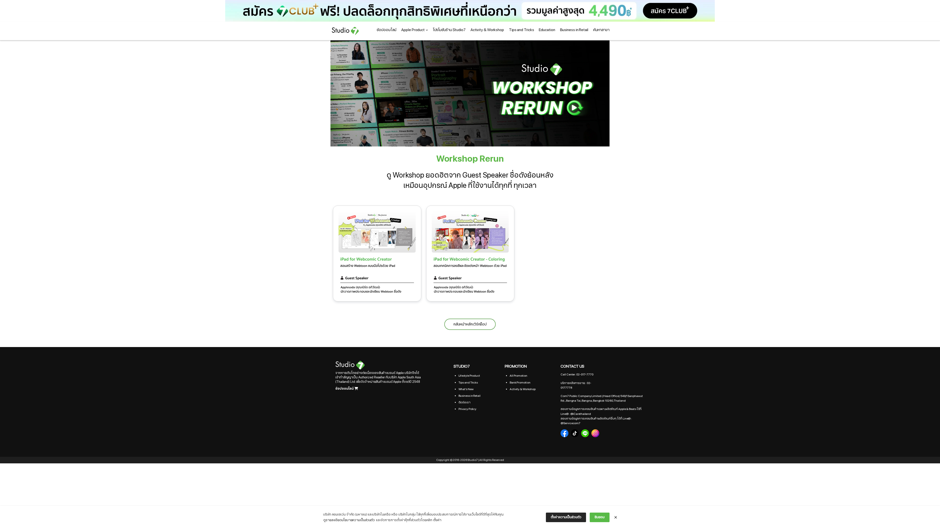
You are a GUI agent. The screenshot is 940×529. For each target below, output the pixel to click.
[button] (470, 11)
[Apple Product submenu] (427, 30)
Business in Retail (469, 396)
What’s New (466, 389)
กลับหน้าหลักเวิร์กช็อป (470, 324)
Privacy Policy (467, 409)
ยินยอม (600, 517)
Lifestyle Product (469, 375)
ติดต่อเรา (464, 402)
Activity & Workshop (523, 389)
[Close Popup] (615, 517)
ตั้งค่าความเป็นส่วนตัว (566, 517)
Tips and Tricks (468, 382)
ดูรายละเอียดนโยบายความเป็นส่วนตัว (349, 520)
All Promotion (518, 375)
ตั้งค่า (437, 520)
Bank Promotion (520, 382)
